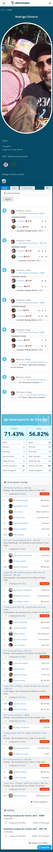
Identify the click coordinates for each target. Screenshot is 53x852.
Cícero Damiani (20, 777)
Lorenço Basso (20, 703)
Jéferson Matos (20, 529)
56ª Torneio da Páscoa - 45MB (16, 715)
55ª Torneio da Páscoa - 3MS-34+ (18, 759)
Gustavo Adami (20, 628)
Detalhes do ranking (39, 843)
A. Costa (19, 286)
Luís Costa (18, 511)
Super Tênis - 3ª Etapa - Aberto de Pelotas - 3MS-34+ (26, 783)
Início (3, 10)
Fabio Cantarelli (20, 622)
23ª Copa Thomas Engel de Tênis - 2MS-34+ (22, 540)
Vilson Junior (19, 534)
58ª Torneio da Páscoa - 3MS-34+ (33, 243)
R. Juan (19, 227)
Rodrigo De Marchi (21, 727)
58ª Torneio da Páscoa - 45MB (31, 213)
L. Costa (19, 256)
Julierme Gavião (20, 674)
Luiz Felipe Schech (21, 601)
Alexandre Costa (21, 506)
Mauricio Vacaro (20, 639)
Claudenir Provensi (22, 596)
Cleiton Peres (19, 669)
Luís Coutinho (19, 645)
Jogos (14, 188)
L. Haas (19, 310)
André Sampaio (20, 772)
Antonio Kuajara (20, 709)
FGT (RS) (22, 494)
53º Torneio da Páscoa (36, 362)
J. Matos (19, 340)
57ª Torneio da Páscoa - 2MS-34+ (18, 650)
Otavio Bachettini (21, 523)
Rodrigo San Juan (21, 500)
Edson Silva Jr (19, 633)
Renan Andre (19, 680)
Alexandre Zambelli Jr (23, 555)
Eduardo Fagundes (22, 748)
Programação (27, 188)
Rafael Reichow (20, 795)
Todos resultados (39, 802)
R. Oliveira (20, 221)
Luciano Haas (19, 517)
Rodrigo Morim (20, 561)
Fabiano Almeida (21, 566)
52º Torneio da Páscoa (36, 395)
